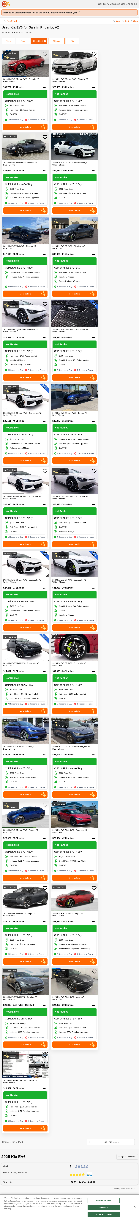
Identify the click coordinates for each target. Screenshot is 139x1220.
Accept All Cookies (103, 1214)
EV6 (20, 1142)
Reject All (103, 1207)
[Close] (135, 1207)
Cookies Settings (103, 1200)
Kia (13, 1142)
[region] (69, 1207)
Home (5, 1142)
